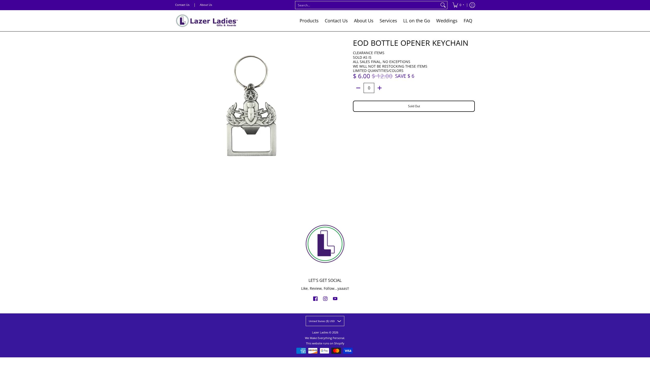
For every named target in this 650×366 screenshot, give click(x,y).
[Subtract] (358, 88)
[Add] (379, 88)
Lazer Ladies (320, 332)
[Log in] (472, 5)
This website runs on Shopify (325, 343)
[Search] (443, 5)
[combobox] (367, 5)
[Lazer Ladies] (207, 20)
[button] (315, 298)
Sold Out (414, 106)
